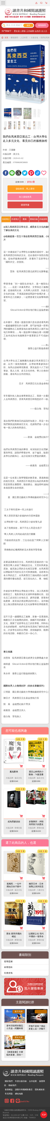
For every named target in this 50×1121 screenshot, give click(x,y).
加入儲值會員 (25, 197)
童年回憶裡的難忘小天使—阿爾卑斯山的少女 (14, 1028)
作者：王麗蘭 (9, 150)
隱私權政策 (40, 1090)
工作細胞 (30, 31)
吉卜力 (44, 31)
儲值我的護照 (41, 3)
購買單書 (25, 205)
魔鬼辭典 (14, 772)
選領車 (46, 3)
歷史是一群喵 (20, 31)
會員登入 (36, 3)
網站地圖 (19, 1094)
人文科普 (24, 38)
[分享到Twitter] (25, 173)
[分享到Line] (12, 173)
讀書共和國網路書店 (23, 1090)
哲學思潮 (8, 961)
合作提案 (33, 1081)
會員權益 (9, 1090)
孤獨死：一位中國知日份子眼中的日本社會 (14, 886)
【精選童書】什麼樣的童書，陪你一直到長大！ (14, 1055)
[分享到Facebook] (5, 173)
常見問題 (9, 1094)
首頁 (6, 38)
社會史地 (34, 38)
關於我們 (9, 1081)
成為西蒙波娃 (14, 821)
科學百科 (8, 967)
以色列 (38, 31)
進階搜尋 (42, 25)
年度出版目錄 (21, 1081)
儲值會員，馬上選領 (25, 189)
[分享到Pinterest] (31, 173)
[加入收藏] (44, 173)
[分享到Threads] (18, 173)
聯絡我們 (12, 1085)
